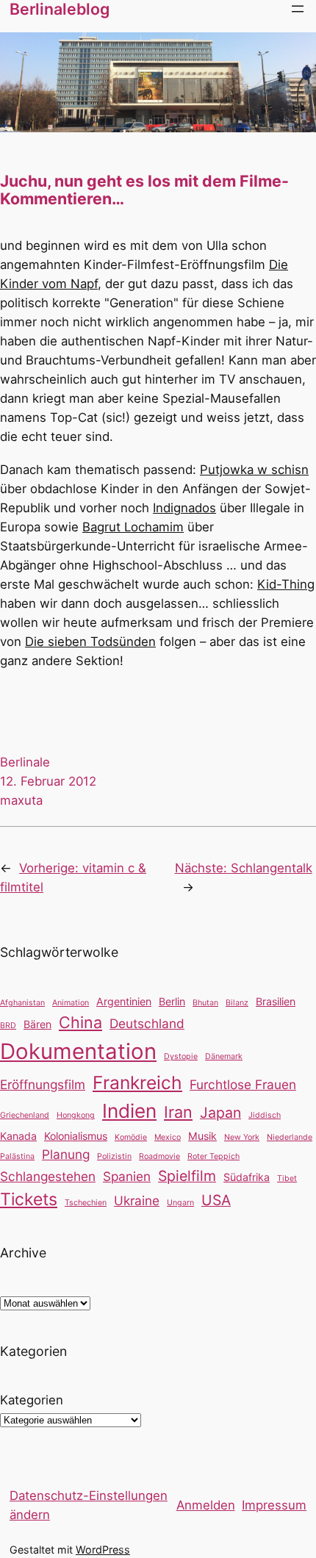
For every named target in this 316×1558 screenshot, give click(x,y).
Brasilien (275, 1001)
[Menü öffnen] (297, 9)
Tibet (287, 1178)
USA (216, 1200)
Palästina (17, 1156)
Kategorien (31, 1400)
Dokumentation (78, 1051)
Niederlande (289, 1137)
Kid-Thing (286, 584)
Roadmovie (159, 1156)
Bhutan (205, 1003)
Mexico (167, 1137)
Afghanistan (22, 1003)
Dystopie (181, 1056)
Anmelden (205, 1505)
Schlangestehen (48, 1176)
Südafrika (246, 1177)
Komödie (131, 1137)
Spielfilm (187, 1176)
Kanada (18, 1136)
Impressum (274, 1505)
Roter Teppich (213, 1156)
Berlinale (25, 762)
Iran (178, 1111)
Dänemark (224, 1056)
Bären (37, 1024)
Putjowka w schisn (254, 469)
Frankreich (137, 1082)
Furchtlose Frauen (243, 1084)
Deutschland (146, 1023)
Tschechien (86, 1202)
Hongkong (76, 1115)
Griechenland (24, 1115)
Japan (220, 1112)
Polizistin (114, 1156)
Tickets (28, 1199)
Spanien (127, 1176)
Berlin (172, 1001)
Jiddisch (264, 1115)
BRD (8, 1025)
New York (241, 1137)
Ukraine (136, 1200)
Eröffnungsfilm (42, 1084)
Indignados (184, 507)
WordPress (103, 1549)
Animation (70, 1003)
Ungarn (180, 1202)
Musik (202, 1136)
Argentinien (123, 1001)
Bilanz (237, 1003)
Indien (129, 1110)
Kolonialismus (75, 1136)
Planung (66, 1154)
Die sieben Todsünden (90, 641)
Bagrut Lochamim (133, 527)
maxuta (21, 800)
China (80, 1022)
